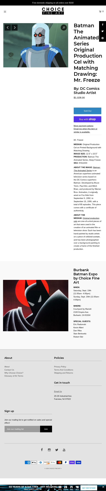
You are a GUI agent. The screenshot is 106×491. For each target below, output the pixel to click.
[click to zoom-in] (64, 28)
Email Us (58, 391)
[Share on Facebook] (102, 24)
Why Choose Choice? (13, 373)
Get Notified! (89, 488)
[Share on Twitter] (102, 31)
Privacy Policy (60, 367)
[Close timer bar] (103, 487)
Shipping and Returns (63, 373)
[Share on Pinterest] (102, 38)
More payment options (83, 126)
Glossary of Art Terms (13, 376)
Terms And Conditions (63, 370)
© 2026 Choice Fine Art (53, 468)
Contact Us (9, 370)
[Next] (14, 28)
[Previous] (8, 28)
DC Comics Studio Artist (87, 90)
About (7, 367)
